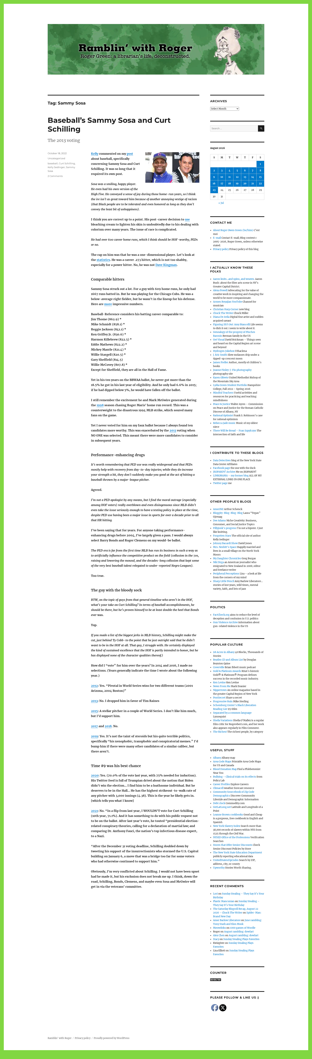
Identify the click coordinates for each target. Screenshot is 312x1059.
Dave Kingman (166, 265)
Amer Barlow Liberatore (226, 920)
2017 (94, 726)
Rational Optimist (223, 415)
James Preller (220, 362)
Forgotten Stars (222, 535)
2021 (94, 811)
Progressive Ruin (223, 701)
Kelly (94, 153)
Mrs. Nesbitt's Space (225, 547)
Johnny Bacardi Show (225, 543)
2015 (94, 711)
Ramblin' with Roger (60, 1038)
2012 (94, 685)
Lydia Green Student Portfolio (230, 385)
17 (222, 183)
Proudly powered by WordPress (111, 1038)
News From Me (221, 686)
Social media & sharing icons (136, 1056)
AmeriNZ (218, 509)
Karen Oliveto (220, 377)
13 (245, 177)
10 (221, 177)
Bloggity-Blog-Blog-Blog (228, 513)
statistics (103, 260)
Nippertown (220, 690)
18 (229, 183)
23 (214, 190)
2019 (94, 736)
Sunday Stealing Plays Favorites (241, 939)
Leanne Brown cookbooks (228, 814)
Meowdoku (219, 927)
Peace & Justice (221, 404)
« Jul (221, 203)
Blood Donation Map (225, 769)
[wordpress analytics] (237, 979)
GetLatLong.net (222, 807)
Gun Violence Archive (225, 622)
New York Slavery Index (226, 826)
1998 (100, 405)
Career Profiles (221, 784)
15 (260, 177)
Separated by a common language (232, 712)
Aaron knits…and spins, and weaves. (234, 279)
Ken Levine (219, 682)
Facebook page (221, 468)
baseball (53, 163)
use (187, 219)
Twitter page (220, 483)
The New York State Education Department (237, 852)
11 (229, 177)
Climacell (218, 788)
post (130, 153)
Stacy (216, 939)
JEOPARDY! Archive (224, 471)
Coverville (218, 667)
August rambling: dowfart (239, 931)
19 (237, 183)
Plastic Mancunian (223, 901)
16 (214, 183)
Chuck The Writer (223, 313)
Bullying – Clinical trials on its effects (234, 776)
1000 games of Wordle (242, 927)
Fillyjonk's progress (224, 528)
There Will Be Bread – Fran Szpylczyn (234, 430)
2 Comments (55, 176)
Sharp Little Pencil (223, 581)
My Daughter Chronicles (227, 558)
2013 (173, 430)
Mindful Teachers (223, 392)
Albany (217, 757)
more (108, 304)
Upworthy (219, 867)
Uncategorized (56, 158)
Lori (215, 893)
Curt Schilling (67, 163)
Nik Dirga (218, 562)
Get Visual (219, 339)
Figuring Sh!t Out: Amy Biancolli (231, 324)
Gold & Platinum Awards (227, 671)
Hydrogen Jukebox (224, 351)
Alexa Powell (220, 290)
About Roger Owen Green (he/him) (233, 230)
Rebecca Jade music (224, 423)
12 (237, 177)
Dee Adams (219, 520)
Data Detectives (222, 460)
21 (252, 183)
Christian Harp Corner (226, 309)
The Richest (220, 731)
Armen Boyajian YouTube (227, 301)
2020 (95, 775)
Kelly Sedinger (56, 167)
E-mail (217, 237)
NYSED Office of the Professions (231, 837)
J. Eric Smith (220, 354)
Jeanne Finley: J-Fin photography (232, 370)
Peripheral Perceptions (226, 573)
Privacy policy (221, 249)
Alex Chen (219, 935)
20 (244, 183)
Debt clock (219, 803)
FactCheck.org (221, 614)
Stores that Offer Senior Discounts (232, 845)
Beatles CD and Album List (228, 659)
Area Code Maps (222, 761)
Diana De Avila (221, 316)
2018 (108, 726)
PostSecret (219, 697)
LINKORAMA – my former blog (231, 475)
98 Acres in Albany (224, 652)
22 (260, 183)
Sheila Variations (223, 720)
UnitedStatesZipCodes (226, 860)
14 (252, 177)
